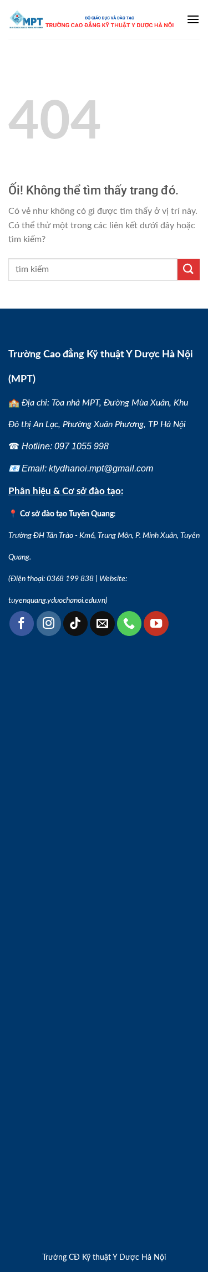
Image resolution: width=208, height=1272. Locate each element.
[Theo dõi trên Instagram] (49, 623)
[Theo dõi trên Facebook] (21, 623)
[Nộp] (188, 269)
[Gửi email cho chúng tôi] (102, 623)
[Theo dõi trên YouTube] (156, 623)
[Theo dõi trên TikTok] (75, 623)
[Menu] (193, 19)
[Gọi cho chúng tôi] (129, 623)
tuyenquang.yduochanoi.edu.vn (56, 600)
